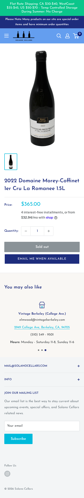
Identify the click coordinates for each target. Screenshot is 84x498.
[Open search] (59, 36)
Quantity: (11, 231)
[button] (42, 259)
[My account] (67, 36)
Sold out (42, 247)
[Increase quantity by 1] (48, 231)
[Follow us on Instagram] (7, 474)
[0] (76, 35)
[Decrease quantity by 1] (25, 231)
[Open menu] (6, 35)
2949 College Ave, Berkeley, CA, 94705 (42, 327)
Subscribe (18, 439)
